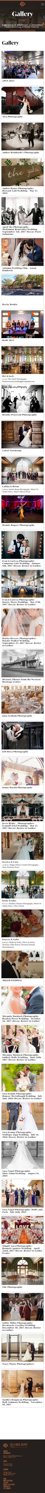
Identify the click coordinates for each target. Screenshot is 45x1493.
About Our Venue (8, 1481)
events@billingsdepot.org (14, 1456)
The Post (5, 1483)
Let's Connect (7, 1488)
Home (4, 1479)
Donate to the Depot (9, 1484)
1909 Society (6, 1486)
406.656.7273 (11, 1457)
